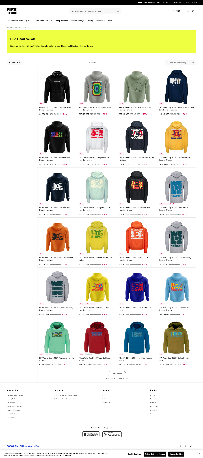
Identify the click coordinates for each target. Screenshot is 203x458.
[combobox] (95, 11)
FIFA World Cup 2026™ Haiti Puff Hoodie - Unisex (136, 309)
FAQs (104, 395)
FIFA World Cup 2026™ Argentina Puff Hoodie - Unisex (94, 209)
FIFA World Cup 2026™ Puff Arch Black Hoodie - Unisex (55, 109)
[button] (193, 11)
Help (104, 399)
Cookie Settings (134, 454)
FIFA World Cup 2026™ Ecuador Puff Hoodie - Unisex (94, 309)
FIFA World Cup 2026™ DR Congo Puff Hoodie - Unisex (174, 309)
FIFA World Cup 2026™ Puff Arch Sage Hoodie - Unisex (135, 109)
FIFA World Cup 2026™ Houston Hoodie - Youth (136, 359)
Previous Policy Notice (15, 395)
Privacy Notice (12, 399)
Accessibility (11, 418)
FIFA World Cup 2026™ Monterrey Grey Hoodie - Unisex (175, 259)
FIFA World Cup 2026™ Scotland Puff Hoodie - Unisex (54, 209)
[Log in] (187, 11)
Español (153, 399)
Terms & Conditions (14, 410)
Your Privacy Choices (14, 406)
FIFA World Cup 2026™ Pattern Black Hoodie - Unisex (54, 159)
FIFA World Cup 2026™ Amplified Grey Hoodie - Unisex (95, 109)
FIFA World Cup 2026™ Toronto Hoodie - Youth (96, 359)
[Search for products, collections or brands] (118, 11)
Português (154, 406)
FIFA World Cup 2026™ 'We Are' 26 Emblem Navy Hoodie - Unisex (176, 109)
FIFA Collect (191, 2)
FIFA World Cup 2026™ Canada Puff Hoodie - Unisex (133, 259)
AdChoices (11, 402)
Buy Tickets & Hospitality (173, 2)
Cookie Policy (11, 414)
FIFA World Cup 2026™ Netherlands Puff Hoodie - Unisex (56, 259)
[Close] (199, 453)
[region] (101, 454)
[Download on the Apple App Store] (91, 436)
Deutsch (153, 402)
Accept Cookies (176, 454)
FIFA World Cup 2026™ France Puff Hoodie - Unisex (136, 159)
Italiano (153, 414)
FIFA (159, 2)
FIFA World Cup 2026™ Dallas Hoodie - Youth (175, 359)
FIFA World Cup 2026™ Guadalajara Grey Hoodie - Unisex (56, 309)
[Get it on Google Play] (112, 436)
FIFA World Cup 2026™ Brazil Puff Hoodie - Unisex (97, 259)
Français (153, 395)
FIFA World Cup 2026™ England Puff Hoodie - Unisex (94, 159)
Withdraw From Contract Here (65, 399)
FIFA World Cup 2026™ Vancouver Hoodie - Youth (56, 359)
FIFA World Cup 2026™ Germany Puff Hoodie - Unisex (134, 209)
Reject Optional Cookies (155, 454)
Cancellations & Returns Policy (65, 395)
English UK (154, 410)
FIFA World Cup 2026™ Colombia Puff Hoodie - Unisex (174, 159)
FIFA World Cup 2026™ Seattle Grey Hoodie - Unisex (173, 209)
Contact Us (106, 402)
